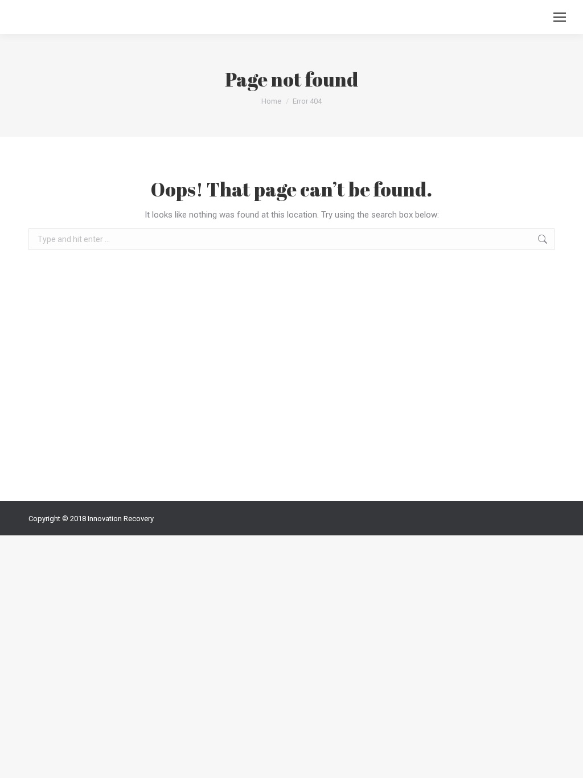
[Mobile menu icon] (560, 17)
